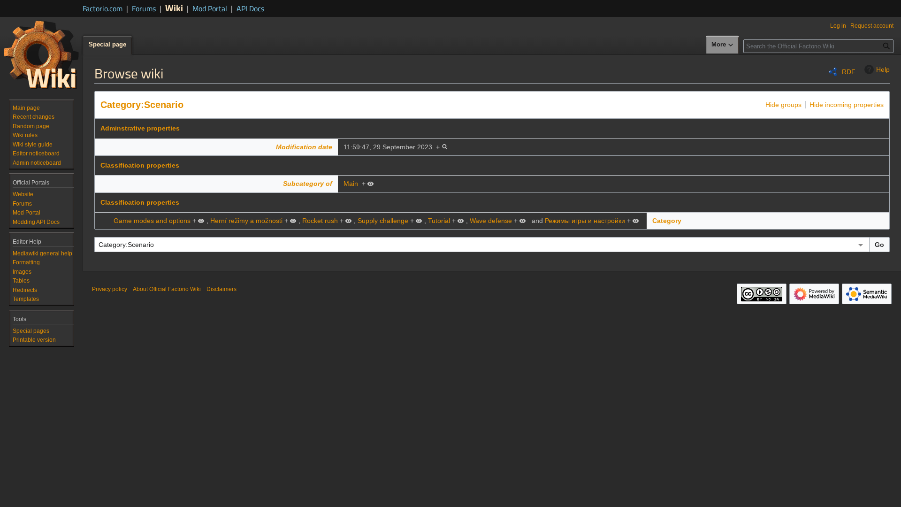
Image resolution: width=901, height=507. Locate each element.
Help (883, 69)
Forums (144, 8)
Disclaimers (221, 289)
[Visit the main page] (41, 54)
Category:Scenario (141, 105)
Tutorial (439, 220)
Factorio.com (102, 8)
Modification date (304, 147)
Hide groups (783, 104)
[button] (723, 45)
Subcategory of (307, 183)
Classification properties (139, 165)
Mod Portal (209, 8)
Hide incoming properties (846, 104)
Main (351, 183)
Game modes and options (152, 220)
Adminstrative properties (140, 128)
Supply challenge (383, 220)
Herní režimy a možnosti (246, 220)
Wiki (174, 8)
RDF (848, 72)
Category (666, 220)
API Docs (250, 8)
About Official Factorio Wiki (167, 289)
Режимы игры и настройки (585, 220)
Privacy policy (109, 289)
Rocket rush (320, 220)
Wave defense (491, 220)
